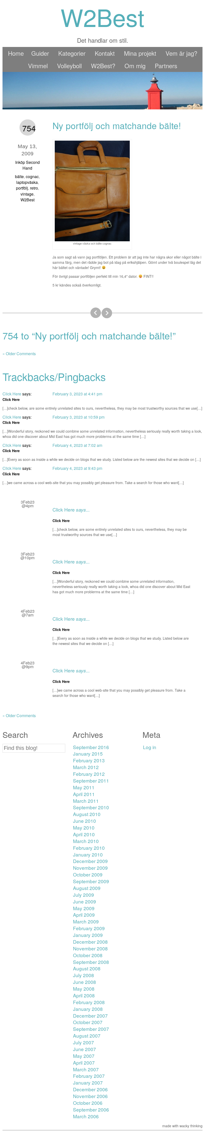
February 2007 (89, 1075)
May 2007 (83, 1055)
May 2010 (83, 827)
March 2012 (86, 767)
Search (15, 734)
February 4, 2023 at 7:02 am (77, 445)
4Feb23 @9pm (27, 664)
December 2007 (90, 1015)
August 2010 (86, 814)
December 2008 (90, 941)
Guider (40, 53)
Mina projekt (140, 53)
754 (29, 128)
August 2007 (86, 1035)
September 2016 (91, 747)
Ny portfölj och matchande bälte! (116, 125)
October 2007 (87, 1022)
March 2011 (86, 800)
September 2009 (91, 881)
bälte (19, 176)
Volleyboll (69, 65)
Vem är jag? (181, 53)
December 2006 (90, 1089)
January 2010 (88, 854)
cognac (32, 176)
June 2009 (84, 901)
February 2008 (89, 1002)
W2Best (27, 200)
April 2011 (84, 794)
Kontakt (105, 53)
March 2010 (86, 841)
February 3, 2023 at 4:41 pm (77, 394)
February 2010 (89, 847)
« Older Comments (19, 353)
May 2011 (83, 787)
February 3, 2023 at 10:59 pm (78, 417)
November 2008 (90, 948)
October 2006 (87, 1102)
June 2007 (84, 1049)
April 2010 (84, 834)
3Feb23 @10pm (27, 556)
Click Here (63, 509)
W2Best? (103, 65)
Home (16, 53)
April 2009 (84, 914)
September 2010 (91, 807)
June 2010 (84, 820)
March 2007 (86, 1069)
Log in (149, 747)
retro (34, 188)
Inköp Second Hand (27, 165)
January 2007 (88, 1082)
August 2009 (86, 887)
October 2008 (87, 955)
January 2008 (88, 1008)
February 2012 (89, 773)
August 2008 (86, 968)
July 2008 (83, 975)
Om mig (135, 65)
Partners (166, 65)
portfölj (22, 188)
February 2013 (89, 760)
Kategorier (72, 53)
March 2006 (86, 1116)
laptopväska (27, 182)
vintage (27, 194)
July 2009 (83, 894)
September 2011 (91, 780)
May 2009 (83, 908)
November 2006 (90, 1096)
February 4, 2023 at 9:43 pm (77, 468)
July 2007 (83, 1042)
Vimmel (38, 65)
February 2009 (89, 928)
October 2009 (87, 874)
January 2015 (88, 753)
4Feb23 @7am (27, 613)
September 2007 (91, 1028)
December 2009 (90, 860)
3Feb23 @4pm (27, 504)
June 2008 (84, 981)
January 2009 (88, 934)
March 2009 (86, 921)
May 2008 (83, 988)
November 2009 (90, 867)
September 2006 (91, 1109)
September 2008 (91, 961)
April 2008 (84, 995)
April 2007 (84, 1062)
